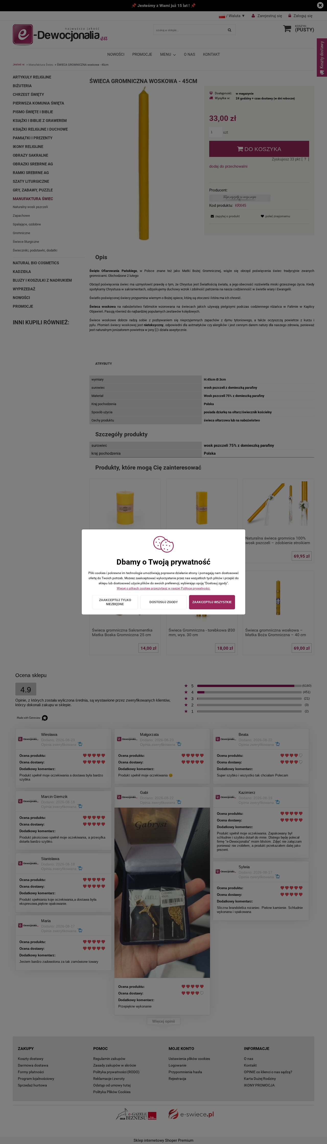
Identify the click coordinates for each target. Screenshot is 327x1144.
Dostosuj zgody (163, 602)
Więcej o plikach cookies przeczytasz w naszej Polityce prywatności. (163, 588)
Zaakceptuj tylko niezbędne (115, 602)
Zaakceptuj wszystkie (212, 602)
